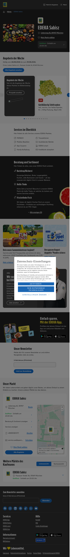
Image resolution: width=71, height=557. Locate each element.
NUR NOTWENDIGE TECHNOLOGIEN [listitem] (36, 289)
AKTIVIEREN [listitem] (35, 284)
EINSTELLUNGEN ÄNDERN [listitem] (34, 295)
